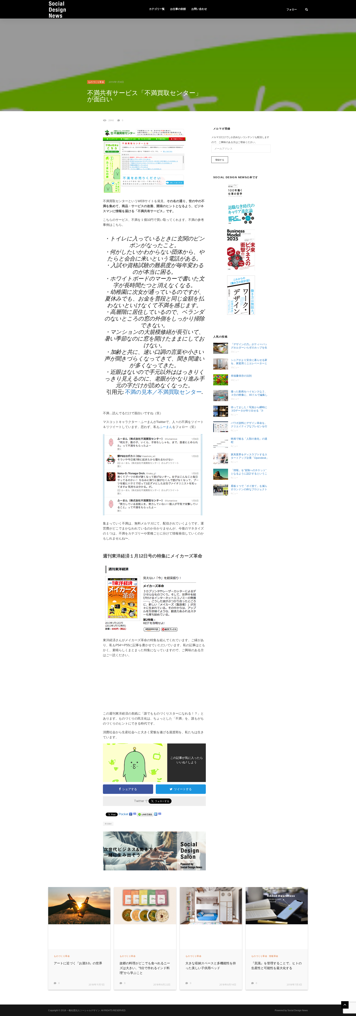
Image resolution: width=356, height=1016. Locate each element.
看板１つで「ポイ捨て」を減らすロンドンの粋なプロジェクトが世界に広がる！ (249, 487)
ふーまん (166, 427)
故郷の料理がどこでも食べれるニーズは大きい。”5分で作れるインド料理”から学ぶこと (145, 968)
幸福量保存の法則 (241, 375)
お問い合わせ (199, 9)
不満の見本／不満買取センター (163, 392)
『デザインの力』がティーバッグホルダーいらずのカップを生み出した (249, 346)
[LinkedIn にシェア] (155, 814)
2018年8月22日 (162, 985)
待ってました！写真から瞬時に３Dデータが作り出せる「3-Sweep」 (249, 409)
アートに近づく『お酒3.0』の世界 (78, 963)
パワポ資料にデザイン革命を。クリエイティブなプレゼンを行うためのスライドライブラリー (249, 424)
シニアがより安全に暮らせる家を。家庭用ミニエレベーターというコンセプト (249, 361)
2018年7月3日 (294, 985)
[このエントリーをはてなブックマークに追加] (134, 814)
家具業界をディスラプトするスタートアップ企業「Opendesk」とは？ (250, 456)
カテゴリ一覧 (157, 9)
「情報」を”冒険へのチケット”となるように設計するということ (249, 472)
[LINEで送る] (145, 814)
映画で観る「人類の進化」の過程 (249, 440)
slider (109, 824)
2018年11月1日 (97, 985)
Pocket (123, 814)
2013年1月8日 (116, 82)
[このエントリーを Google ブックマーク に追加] (130, 814)
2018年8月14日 (228, 985)
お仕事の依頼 (178, 9)
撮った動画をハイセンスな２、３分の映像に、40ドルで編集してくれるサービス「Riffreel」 (249, 393)
